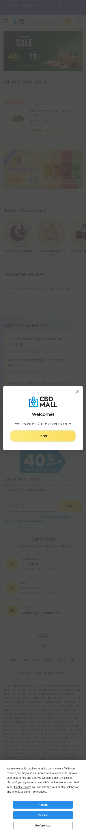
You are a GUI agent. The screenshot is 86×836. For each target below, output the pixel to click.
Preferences (43, 825)
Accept (43, 804)
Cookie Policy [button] (22, 787)
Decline (43, 815)
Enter (43, 435)
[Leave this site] (77, 391)
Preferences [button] (39, 791)
